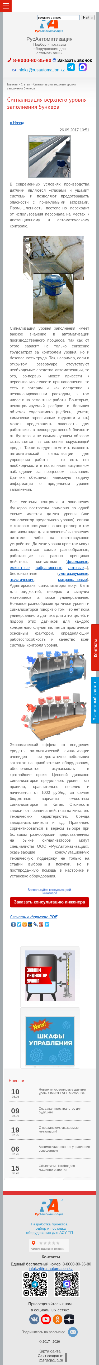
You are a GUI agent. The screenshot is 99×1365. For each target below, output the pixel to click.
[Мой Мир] (30, 924)
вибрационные (49, 567)
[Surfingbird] (47, 924)
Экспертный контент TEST (96, 700)
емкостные (20, 567)
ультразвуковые (73, 573)
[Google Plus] (41, 924)
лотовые (76, 567)
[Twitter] (19, 924)
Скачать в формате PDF (33, 917)
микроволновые (72, 579)
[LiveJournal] (36, 924)
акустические (22, 579)
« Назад (17, 122)
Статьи (25, 85)
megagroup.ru (51, 1360)
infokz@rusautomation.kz (51, 1268)
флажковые (77, 561)
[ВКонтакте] (13, 924)
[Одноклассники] (24, 924)
